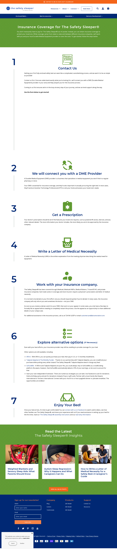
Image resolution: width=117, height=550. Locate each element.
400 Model (68, 510)
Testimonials (50, 510)
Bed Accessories (45, 16)
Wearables (68, 16)
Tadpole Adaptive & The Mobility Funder (40, 360)
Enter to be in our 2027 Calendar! (59, 2)
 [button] (98, 8)
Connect (74, 9)
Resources (54, 9)
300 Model (68, 507)
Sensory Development (93, 16)
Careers (49, 507)
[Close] (32, 533)
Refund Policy (80, 536)
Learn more (26, 538)
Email (16, 512)
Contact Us (87, 503)
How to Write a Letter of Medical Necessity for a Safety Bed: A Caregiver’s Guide (94, 473)
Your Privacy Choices (92, 536)
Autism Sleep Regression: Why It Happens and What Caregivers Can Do (58, 471)
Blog (48, 503)
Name (16, 503)
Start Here (86, 9)
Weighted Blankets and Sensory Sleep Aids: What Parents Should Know (21, 471)
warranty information (83, 415)
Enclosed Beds (21, 16)
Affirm (28, 357)
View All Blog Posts (58, 489)
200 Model (68, 503)
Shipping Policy (70, 536)
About (64, 9)
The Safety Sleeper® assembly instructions (55, 415)
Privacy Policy (61, 536)
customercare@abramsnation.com (93, 316)
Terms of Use (51, 536)
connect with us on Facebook (75, 410)
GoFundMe (30, 366)
